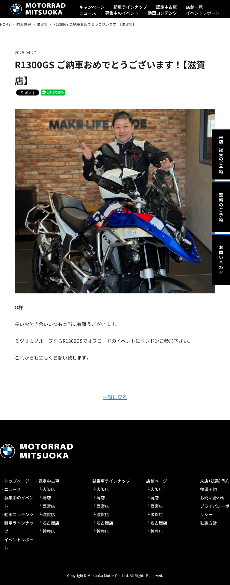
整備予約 (208, 489)
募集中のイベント (122, 13)
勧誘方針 (208, 523)
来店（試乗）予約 (214, 481)
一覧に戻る (115, 397)
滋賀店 (49, 514)
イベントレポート (203, 13)
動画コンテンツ (162, 13)
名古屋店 (51, 523)
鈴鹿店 (49, 531)
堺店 (47, 498)
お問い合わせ (212, 498)
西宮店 (49, 506)
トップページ (16, 481)
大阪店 (49, 489)
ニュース (87, 13)
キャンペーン (92, 7)
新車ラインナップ (130, 7)
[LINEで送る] (53, 92)
